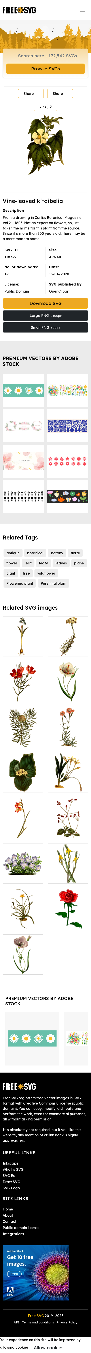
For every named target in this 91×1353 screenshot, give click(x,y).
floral (75, 553)
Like (45, 106)
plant (10, 573)
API (17, 1322)
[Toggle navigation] (82, 10)
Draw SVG (11, 1182)
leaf (28, 563)
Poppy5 (14, 968)
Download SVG (46, 303)
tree (26, 573)
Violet (12, 877)
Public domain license (21, 1227)
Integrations (13, 1234)
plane (79, 563)
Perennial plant (53, 583)
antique (13, 553)
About (8, 1215)
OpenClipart (59, 291)
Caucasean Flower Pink (68, 738)
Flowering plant (19, 583)
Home (8, 1209)
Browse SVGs (45, 68)
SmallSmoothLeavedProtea (31, 741)
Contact (9, 1221)
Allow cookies (48, 1347)
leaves (61, 563)
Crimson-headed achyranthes (68, 829)
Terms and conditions (38, 1322)
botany (57, 553)
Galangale (17, 786)
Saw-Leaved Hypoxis (22, 920)
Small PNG (45, 327)
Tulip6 (58, 695)
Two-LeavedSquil (23, 650)
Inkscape (11, 1163)
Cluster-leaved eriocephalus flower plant (68, 644)
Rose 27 (59, 923)
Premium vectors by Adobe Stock (40, 361)
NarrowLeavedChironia (28, 695)
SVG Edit (10, 1175)
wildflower (46, 573)
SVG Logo (11, 1188)
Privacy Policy (67, 1322)
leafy (43, 563)
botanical (35, 553)
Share (29, 93)
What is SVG (13, 1169)
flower (11, 563)
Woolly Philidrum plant (68, 875)
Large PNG (46, 315)
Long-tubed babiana (68, 784)
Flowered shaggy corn (23, 829)
